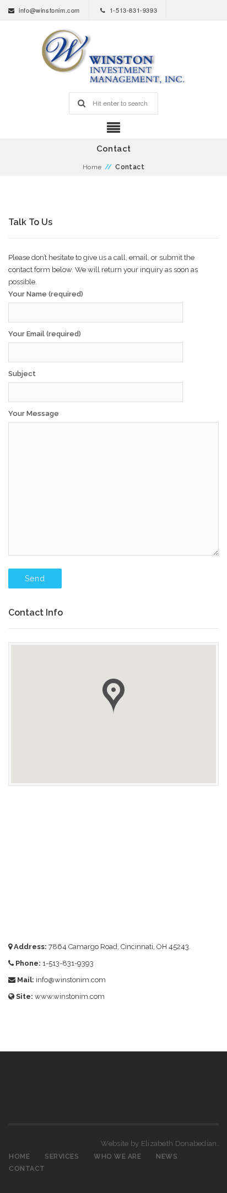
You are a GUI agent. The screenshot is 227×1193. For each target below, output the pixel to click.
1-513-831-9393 (133, 10)
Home (92, 167)
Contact (27, 1169)
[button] (113, 696)
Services (62, 1156)
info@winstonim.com (49, 10)
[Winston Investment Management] (113, 56)
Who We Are (117, 1156)
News (166, 1156)
